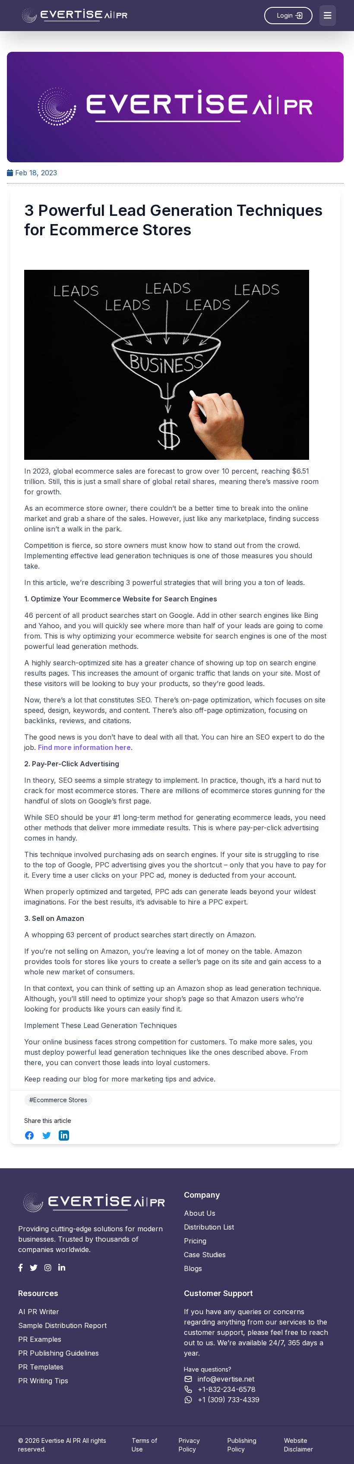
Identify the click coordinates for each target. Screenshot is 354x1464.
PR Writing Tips (43, 1380)
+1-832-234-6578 (227, 1389)
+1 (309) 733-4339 (228, 1399)
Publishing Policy (242, 1445)
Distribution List (209, 1227)
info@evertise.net (226, 1379)
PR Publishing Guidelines (58, 1353)
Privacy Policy (189, 1445)
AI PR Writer (38, 1311)
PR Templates (40, 1367)
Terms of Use (144, 1445)
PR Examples (39, 1339)
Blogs (193, 1268)
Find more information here (84, 747)
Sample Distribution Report (62, 1325)
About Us (199, 1213)
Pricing (195, 1240)
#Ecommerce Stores (58, 1100)
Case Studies (205, 1254)
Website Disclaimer (298, 1445)
